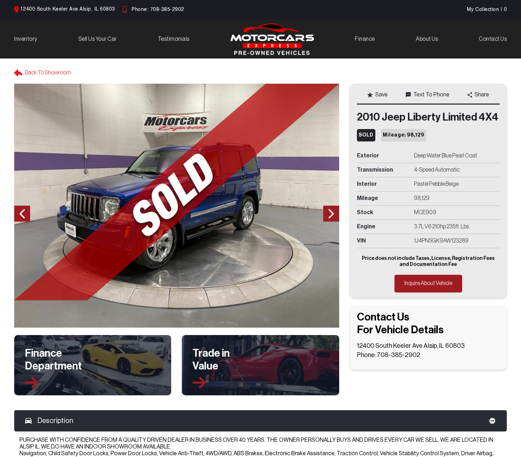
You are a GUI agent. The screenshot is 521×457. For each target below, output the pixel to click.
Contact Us (493, 39)
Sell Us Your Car (97, 39)
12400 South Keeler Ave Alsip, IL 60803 (67, 9)
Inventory (26, 39)
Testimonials (174, 39)
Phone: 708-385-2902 (157, 9)
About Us (427, 39)
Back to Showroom (48, 73)
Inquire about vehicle (428, 283)
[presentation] (22, 214)
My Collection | (487, 9)
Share (482, 94)
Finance (365, 39)
